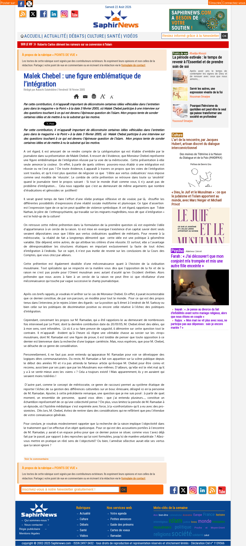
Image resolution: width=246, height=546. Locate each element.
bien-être (163, 514)
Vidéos (83, 536)
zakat (206, 535)
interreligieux (161, 522)
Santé (83, 530)
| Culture (94, 36)
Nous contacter (34, 524)
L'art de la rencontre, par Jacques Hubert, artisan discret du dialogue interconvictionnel (196, 144)
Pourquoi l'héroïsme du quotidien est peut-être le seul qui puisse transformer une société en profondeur (208, 111)
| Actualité (54, 36)
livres (194, 521)
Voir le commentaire (36, 458)
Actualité (84, 513)
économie (187, 515)
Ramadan (115, 536)
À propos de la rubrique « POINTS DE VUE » (49, 55)
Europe (197, 515)
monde (204, 521)
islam (175, 520)
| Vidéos (129, 36)
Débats (83, 524)
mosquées (218, 522)
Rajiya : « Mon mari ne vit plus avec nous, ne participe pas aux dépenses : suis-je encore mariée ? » (199, 323)
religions (162, 534)
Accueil (32, 36)
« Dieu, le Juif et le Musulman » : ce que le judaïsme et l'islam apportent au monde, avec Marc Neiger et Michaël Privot (199, 198)
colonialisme (176, 515)
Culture (83, 519)
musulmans (162, 527)
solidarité (197, 535)
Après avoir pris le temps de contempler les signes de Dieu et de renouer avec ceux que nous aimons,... (208, 75)
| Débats (75, 36)
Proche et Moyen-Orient (209, 527)
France (209, 514)
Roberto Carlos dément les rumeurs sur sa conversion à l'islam (74, 44)
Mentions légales (29, 533)
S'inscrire (215, 3)
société (181, 534)
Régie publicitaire (30, 528)
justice (186, 521)
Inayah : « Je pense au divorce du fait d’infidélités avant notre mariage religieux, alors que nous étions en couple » (199, 313)
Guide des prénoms (122, 524)
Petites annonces (120, 519)
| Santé (113, 36)
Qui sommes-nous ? (36, 520)
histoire (220, 515)
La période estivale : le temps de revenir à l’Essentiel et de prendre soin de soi (197, 62)
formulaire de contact (133, 65)
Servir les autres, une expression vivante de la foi (206, 90)
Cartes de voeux (120, 530)
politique (183, 527)
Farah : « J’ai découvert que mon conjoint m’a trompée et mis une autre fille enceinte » (197, 261)
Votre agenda (118, 513)
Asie (156, 515)
